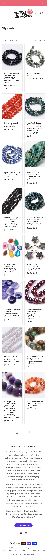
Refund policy (14, 551)
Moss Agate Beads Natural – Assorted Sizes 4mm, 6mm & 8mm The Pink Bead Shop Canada (34, 126)
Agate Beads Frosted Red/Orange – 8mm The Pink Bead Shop (35, 403)
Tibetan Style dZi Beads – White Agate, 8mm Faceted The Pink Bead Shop (12, 359)
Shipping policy (16, 554)
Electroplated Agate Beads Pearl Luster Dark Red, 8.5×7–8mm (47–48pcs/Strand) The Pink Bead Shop (34, 314)
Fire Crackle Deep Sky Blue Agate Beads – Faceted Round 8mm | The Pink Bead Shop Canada (35, 221)
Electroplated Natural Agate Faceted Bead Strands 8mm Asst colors (12, 173)
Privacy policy (26, 551)
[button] (4, 13)
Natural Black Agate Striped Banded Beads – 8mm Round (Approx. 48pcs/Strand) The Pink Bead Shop (11, 222)
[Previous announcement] (4, 2)
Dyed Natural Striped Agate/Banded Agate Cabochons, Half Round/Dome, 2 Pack (12, 313)
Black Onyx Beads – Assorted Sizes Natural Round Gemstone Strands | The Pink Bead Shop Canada (11, 78)
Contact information (31, 554)
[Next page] (29, 431)
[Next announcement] (42, 2)
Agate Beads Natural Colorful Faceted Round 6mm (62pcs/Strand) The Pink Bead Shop (35, 360)
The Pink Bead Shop (22, 548)
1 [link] (17, 432)
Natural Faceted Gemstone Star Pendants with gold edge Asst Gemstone (35, 267)
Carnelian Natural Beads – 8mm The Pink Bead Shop (11, 125)
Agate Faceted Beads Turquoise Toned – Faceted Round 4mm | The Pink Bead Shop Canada (33, 175)
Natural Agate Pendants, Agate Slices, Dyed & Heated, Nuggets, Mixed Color (10, 268)
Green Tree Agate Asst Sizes (33, 74)
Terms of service (39, 551)
